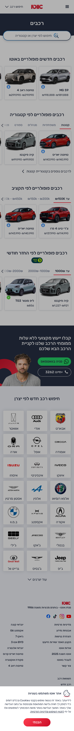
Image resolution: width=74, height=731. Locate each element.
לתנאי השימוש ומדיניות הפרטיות (47, 711)
